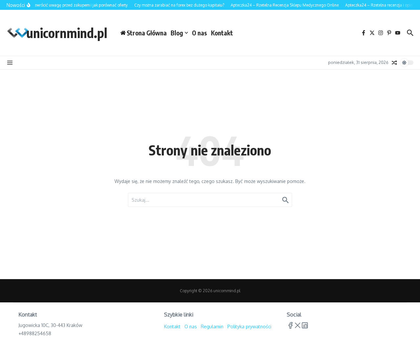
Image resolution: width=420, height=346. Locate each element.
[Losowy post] (394, 62)
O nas (199, 33)
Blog (177, 33)
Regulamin (212, 326)
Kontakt (222, 33)
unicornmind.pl (66, 33)
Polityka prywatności (249, 326)
